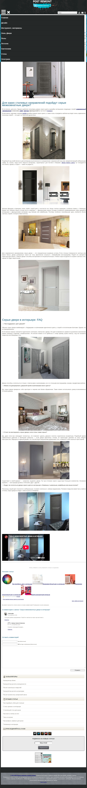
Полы (3, 38)
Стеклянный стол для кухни (12, 710)
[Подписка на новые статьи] (35, 735)
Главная (4, 17)
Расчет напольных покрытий (12, 687)
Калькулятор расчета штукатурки (13, 691)
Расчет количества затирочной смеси (15, 695)
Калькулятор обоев (9, 680)
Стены (4, 54)
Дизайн (4, 22)
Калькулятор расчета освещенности (14, 684)
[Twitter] (38, 735)
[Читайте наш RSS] (50, 735)
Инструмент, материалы (11, 28)
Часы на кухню (8, 717)
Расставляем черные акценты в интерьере (13, 599)
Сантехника (6, 48)
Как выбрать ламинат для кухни (13, 721)
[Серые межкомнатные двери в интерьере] (44, 77)
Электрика (5, 59)
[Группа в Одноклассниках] (42, 735)
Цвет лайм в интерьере (77, 601)
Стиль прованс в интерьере (12, 706)
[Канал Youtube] (46, 735)
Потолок (4, 43)
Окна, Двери (6, 33)
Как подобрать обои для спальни (13, 703)
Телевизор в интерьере (10, 724)
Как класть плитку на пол (11, 714)
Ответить (7, 620)
